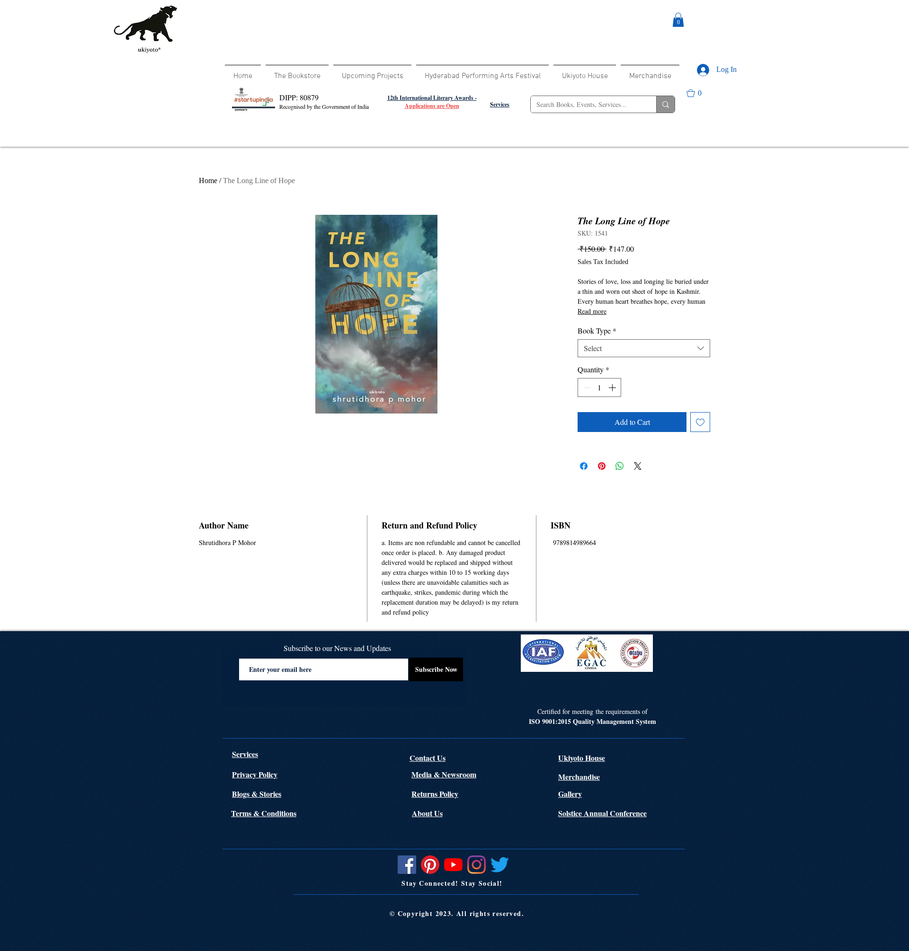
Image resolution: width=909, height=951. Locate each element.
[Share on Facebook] (583, 466)
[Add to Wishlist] (700, 422)
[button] (678, 20)
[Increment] (613, 387)
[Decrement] (585, 387)
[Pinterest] (430, 864)
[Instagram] (476, 864)
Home (208, 180)
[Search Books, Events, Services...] (665, 104)
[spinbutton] (599, 387)
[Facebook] (407, 864)
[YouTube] (453, 864)
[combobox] (644, 348)
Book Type (597, 330)
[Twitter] (499, 864)
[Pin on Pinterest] (601, 466)
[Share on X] (637, 466)
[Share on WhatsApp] (619, 466)
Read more (592, 311)
